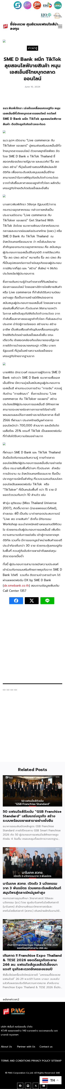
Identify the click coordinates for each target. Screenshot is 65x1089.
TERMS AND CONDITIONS (16, 1061)
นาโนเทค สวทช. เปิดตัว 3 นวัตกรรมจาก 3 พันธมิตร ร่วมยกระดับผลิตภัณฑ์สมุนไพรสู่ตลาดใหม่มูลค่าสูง (32, 888)
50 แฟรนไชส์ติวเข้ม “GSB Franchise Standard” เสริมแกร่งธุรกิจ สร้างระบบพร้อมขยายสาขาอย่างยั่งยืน (32, 816)
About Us (6, 1046)
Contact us (46, 1046)
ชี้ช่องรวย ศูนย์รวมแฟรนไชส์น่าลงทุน (34, 26)
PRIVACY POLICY (40, 1061)
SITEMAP (56, 1061)
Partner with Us (26, 1046)
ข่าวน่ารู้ (32, 48)
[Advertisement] (32, 645)
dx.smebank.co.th (16, 585)
